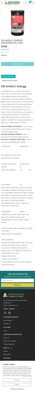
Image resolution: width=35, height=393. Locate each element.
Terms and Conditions (10, 341)
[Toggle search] (25, 3)
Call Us (5, 309)
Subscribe (17, 285)
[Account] (33, 3)
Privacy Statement (9, 344)
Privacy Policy (27, 375)
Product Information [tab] (8, 76)
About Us (6, 338)
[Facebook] (5, 312)
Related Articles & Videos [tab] (9, 80)
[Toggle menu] (2, 3)
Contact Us (6, 323)
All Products (7, 354)
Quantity (4, 55)
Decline (17, 384)
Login (5, 330)
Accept (17, 380)
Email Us (12, 309)
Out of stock (17, 64)
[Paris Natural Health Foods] (12, 3)
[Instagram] (9, 312)
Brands (5, 351)
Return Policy (7, 320)
